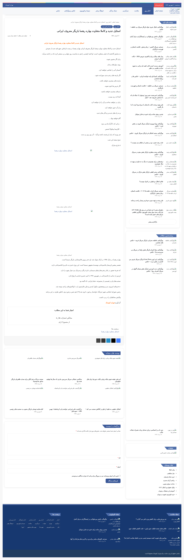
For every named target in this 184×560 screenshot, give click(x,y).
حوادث (44, 523)
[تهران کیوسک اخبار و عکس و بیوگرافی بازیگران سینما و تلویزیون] (174, 11)
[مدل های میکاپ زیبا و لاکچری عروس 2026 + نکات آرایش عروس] (170, 59)
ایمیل (118, 467)
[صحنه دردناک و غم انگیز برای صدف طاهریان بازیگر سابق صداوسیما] (25, 367)
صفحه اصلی (159, 11)
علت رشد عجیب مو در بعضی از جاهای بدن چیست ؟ (147, 143)
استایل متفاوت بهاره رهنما (110, 331)
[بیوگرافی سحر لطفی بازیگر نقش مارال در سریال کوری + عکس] (170, 175)
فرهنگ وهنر (10, 523)
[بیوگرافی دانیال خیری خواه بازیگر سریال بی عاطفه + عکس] (170, 30)
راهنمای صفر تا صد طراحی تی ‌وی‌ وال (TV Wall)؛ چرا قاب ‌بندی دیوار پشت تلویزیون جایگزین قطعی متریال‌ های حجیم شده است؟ (147, 212)
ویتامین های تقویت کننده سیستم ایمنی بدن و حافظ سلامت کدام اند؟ (145, 538)
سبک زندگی (113, 11)
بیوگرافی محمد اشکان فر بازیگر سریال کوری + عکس (146, 133)
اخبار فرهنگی (22, 520)
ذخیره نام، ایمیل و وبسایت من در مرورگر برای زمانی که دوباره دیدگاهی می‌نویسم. (95, 476)
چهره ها (41, 527)
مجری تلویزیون (50, 527)
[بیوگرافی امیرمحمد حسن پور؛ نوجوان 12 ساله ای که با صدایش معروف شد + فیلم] (170, 98)
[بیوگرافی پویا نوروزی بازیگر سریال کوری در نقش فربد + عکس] (170, 127)
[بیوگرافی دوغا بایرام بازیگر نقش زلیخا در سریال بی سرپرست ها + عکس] (170, 253)
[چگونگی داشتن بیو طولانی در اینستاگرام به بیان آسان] (170, 39)
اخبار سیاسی (32, 520)
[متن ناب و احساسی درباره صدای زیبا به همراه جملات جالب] (170, 433)
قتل (58, 527)
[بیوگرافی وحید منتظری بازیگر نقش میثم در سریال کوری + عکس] (170, 155)
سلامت (136, 11)
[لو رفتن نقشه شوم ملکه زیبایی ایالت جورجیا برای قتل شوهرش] (103, 367)
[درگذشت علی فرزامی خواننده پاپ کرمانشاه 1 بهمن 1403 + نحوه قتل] (64, 397)
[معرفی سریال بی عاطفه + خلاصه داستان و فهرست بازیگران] (170, 89)
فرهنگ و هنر (100, 11)
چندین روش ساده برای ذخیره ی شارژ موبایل (149, 114)
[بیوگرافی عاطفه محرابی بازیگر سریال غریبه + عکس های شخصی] (170, 243)
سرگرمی (126, 11)
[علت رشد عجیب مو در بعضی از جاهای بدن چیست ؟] (170, 146)
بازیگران (57, 523)
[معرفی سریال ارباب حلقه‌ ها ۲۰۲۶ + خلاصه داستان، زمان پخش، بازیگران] (170, 194)
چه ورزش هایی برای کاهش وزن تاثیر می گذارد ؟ (151, 519)
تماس (58, 11)
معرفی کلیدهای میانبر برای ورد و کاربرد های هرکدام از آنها (88, 539)
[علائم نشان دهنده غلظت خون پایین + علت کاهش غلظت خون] (174, 532)
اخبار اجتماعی (50, 520)
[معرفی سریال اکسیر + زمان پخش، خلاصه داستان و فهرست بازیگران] (170, 50)
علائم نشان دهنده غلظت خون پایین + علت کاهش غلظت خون (147, 528)
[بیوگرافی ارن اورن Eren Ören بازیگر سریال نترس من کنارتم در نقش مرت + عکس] (170, 262)
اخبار (58, 520)
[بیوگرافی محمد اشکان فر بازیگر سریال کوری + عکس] (170, 136)
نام (119, 458)
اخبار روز (148, 11)
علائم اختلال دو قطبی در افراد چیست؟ (151, 181)
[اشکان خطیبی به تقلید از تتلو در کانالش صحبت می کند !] (103, 397)
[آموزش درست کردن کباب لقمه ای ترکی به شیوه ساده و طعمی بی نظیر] (170, 69)
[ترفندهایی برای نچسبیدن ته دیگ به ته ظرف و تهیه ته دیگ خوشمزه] (170, 165)
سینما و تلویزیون (85, 11)
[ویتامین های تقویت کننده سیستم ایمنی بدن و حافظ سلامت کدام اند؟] (174, 541)
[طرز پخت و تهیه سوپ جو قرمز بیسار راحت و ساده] (170, 203)
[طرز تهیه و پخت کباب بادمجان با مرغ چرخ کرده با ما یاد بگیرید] (170, 108)
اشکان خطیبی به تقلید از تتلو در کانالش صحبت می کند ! (103, 409)
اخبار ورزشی (12, 520)
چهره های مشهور (31, 527)
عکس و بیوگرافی (70, 11)
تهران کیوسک (9, 5)
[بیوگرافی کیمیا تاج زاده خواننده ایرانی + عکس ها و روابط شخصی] (170, 79)
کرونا (23, 527)
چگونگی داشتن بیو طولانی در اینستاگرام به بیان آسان (146, 36)
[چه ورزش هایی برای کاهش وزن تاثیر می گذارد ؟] (174, 522)
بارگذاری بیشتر (152, 222)
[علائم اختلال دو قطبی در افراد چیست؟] (170, 184)
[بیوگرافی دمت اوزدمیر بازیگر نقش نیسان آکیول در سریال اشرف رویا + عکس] (170, 347)
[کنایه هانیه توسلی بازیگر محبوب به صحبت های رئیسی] (25, 397)
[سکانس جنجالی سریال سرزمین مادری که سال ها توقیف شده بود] (64, 367)
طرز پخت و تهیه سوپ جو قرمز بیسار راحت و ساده (147, 200)
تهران (50, 523)
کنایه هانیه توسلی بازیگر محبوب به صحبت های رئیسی (26, 409)
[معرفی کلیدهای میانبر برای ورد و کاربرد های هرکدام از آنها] (114, 542)
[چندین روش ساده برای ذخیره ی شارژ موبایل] (170, 117)
